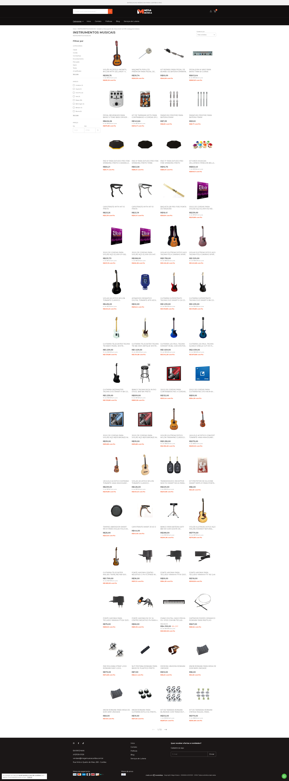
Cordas (75, 53)
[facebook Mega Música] (78, 743)
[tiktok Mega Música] (83, 743)
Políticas (108, 21)
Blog (118, 21)
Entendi (29, 777)
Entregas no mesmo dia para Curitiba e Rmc (144, 2)
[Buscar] (110, 11)
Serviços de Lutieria (131, 21)
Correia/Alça (77, 56)
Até (85, 126)
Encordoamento (78, 59)
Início (89, 21)
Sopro (75, 65)
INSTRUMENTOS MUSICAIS (87, 29)
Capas (75, 50)
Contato (98, 21)
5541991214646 (78, 751)
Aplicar (98, 130)
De (74, 126)
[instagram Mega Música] (74, 743)
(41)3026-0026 (78, 754)
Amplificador (77, 71)
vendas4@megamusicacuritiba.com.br (88, 758)
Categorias (77, 21)
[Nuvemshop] (154, 775)
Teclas (75, 68)
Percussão (76, 62)
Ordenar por (201, 31)
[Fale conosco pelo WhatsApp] (284, 776)
